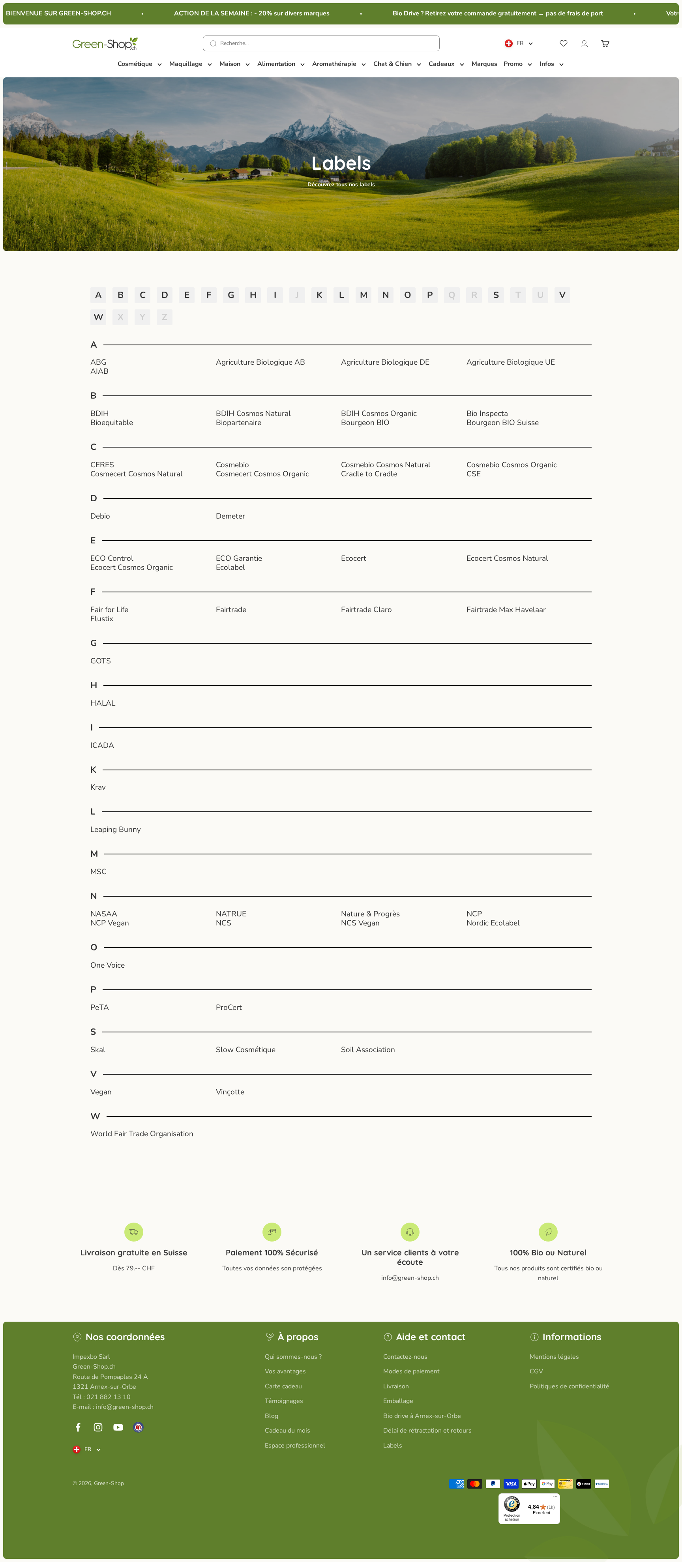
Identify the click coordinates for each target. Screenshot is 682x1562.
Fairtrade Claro (366, 609)
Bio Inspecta (487, 413)
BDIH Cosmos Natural (253, 413)
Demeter (230, 516)
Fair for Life (109, 609)
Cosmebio (232, 465)
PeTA (99, 1007)
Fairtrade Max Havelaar (506, 609)
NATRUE (231, 914)
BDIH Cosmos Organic (379, 413)
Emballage (398, 1401)
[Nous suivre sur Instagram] (98, 1427)
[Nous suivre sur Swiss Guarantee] (138, 1427)
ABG (98, 362)
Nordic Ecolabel (493, 923)
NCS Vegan (360, 923)
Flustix (101, 619)
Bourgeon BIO (365, 422)
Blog (271, 1416)
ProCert (229, 1007)
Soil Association (368, 1049)
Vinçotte (230, 1092)
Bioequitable (111, 422)
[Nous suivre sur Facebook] (78, 1427)
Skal (97, 1049)
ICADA (102, 745)
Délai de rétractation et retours (427, 1430)
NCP (474, 914)
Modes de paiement (411, 1371)
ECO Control (111, 558)
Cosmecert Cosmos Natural (136, 474)
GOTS (100, 661)
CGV (536, 1371)
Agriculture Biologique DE (385, 362)
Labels (392, 1445)
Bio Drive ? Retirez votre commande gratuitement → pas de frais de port (480, 13)
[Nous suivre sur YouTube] (118, 1427)
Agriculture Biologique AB (260, 362)
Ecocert (353, 558)
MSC (98, 872)
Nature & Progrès (370, 914)
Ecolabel (230, 567)
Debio (100, 516)
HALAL (102, 703)
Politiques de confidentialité (569, 1386)
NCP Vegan (109, 923)
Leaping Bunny (115, 829)
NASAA (103, 914)
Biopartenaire (238, 422)
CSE (474, 474)
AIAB (99, 371)
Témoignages (284, 1401)
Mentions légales (554, 1356)
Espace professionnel (295, 1445)
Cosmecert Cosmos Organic (262, 474)
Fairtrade (231, 609)
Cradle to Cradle (369, 474)
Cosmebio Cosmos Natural (386, 465)
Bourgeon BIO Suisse (503, 422)
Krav (98, 787)
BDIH (99, 413)
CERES (102, 465)
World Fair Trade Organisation (141, 1134)
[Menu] (555, 1498)
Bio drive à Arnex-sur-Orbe (422, 1416)
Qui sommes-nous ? (293, 1356)
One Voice (107, 965)
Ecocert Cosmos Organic (131, 567)
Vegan (101, 1092)
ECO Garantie (239, 558)
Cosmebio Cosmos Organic (512, 465)
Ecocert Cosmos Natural (507, 558)
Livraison (396, 1386)
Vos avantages (285, 1371)
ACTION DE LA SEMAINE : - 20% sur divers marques (234, 13)
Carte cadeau (283, 1386)
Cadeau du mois (287, 1430)
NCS (223, 923)
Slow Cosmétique (245, 1049)
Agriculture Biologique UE (511, 362)
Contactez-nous (405, 1356)
